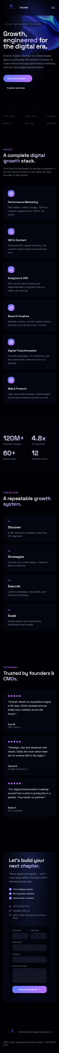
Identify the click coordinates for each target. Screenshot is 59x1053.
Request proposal (28, 989)
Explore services (16, 88)
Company (16, 954)
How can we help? (19, 966)
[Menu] (53, 8)
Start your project (16, 78)
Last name (35, 930)
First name (16, 930)
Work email (16, 942)
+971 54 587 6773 (21, 906)
